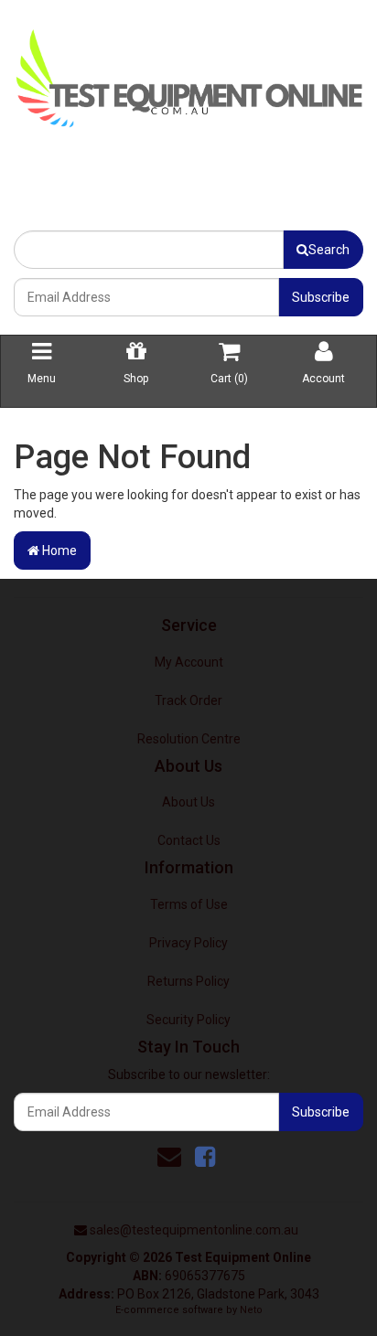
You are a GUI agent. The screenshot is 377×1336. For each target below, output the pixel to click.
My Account (189, 662)
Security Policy (188, 1019)
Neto (251, 1310)
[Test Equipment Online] (188, 74)
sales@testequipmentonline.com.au (194, 1230)
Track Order (188, 700)
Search (329, 249)
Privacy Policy (188, 942)
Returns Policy (188, 981)
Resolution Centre (189, 739)
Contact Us (189, 840)
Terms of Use (189, 904)
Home (58, 550)
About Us (188, 802)
